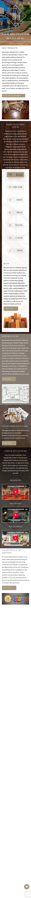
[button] (26, 3)
